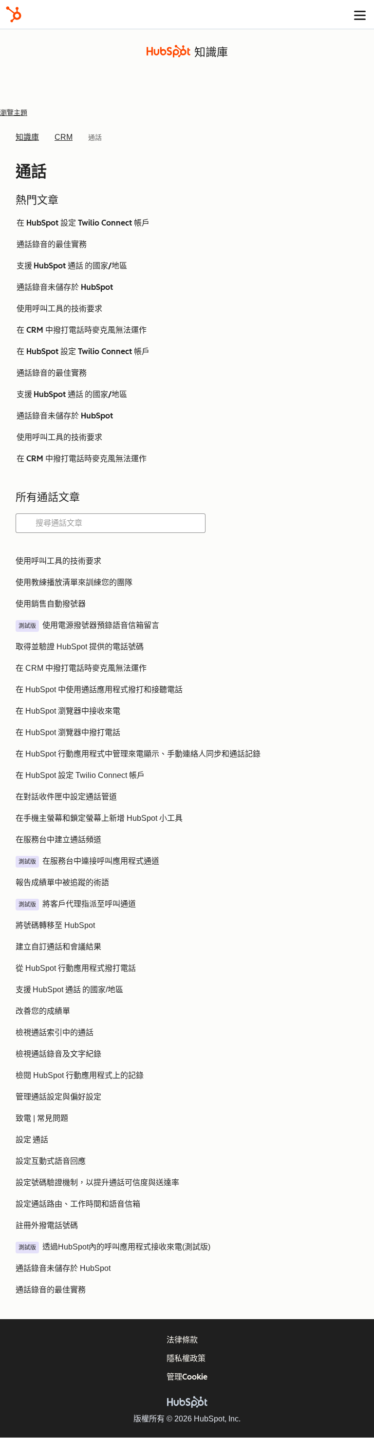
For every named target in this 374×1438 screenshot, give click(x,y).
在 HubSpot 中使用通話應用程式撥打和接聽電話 (99, 689)
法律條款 (182, 1339)
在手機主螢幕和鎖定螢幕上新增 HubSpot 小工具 (99, 818)
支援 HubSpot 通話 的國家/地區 (72, 265)
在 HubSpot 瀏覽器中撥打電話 (68, 732)
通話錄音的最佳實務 (52, 244)
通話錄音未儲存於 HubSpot (65, 287)
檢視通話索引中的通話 (55, 1032)
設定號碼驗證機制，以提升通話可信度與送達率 (97, 1182)
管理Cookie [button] (187, 1376)
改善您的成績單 (43, 1011)
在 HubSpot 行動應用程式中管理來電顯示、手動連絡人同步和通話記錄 (138, 754)
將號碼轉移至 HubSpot (55, 925)
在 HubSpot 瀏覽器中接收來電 (68, 711)
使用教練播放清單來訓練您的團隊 (74, 582)
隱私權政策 (186, 1358)
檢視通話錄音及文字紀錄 (58, 1054)
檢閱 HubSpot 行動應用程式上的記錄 (80, 1075)
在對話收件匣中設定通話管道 (66, 797)
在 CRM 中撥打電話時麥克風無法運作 (82, 330)
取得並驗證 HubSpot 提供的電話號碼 (80, 647)
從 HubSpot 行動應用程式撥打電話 (76, 968)
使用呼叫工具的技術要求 (59, 308)
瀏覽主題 (13, 112)
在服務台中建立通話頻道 (58, 839)
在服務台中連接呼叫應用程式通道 (100, 861)
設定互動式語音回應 (51, 1161)
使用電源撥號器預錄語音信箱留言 (100, 625)
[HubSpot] (13, 14)
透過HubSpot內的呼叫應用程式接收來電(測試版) (126, 1247)
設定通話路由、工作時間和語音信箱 (78, 1204)
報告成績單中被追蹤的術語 (62, 882)
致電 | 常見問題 (42, 1118)
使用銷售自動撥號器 (51, 604)
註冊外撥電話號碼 (47, 1225)
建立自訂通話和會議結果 (58, 947)
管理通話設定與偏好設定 (58, 1097)
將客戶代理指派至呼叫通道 (89, 904)
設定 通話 (32, 1139)
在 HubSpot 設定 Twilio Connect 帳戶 (83, 222)
